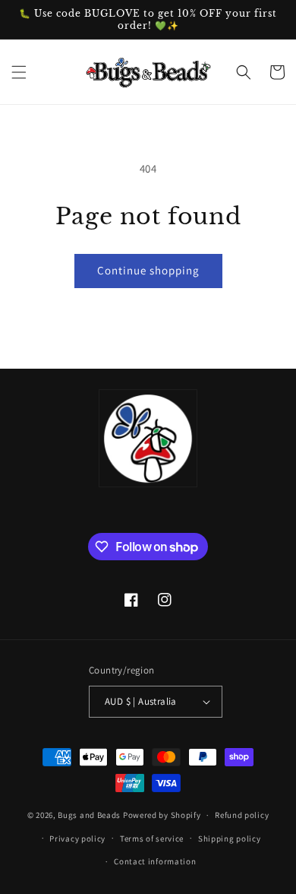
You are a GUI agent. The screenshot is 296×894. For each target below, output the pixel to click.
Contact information (155, 861)
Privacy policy (77, 838)
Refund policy (242, 815)
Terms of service (152, 838)
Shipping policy (229, 838)
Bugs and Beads (89, 815)
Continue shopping (148, 270)
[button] (19, 72)
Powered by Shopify (162, 815)
